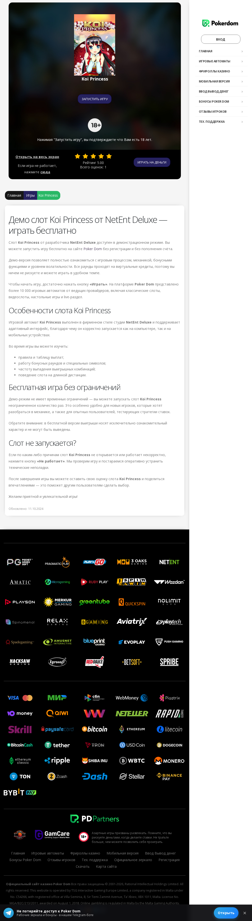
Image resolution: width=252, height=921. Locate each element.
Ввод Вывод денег (214, 91)
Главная (205, 51)
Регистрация (169, 859)
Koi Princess (48, 195)
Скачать (83, 866)
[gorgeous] (109, 156)
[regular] (93, 156)
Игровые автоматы (214, 61)
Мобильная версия (214, 81)
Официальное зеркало (133, 859)
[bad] (77, 156)
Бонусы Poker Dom (214, 101)
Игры (30, 195)
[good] (101, 156)
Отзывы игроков (213, 111)
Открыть (226, 912)
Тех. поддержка (212, 122)
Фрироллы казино (214, 71)
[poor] (85, 156)
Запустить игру (95, 99)
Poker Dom (92, 248)
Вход (220, 39)
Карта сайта (106, 866)
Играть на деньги (152, 162)
